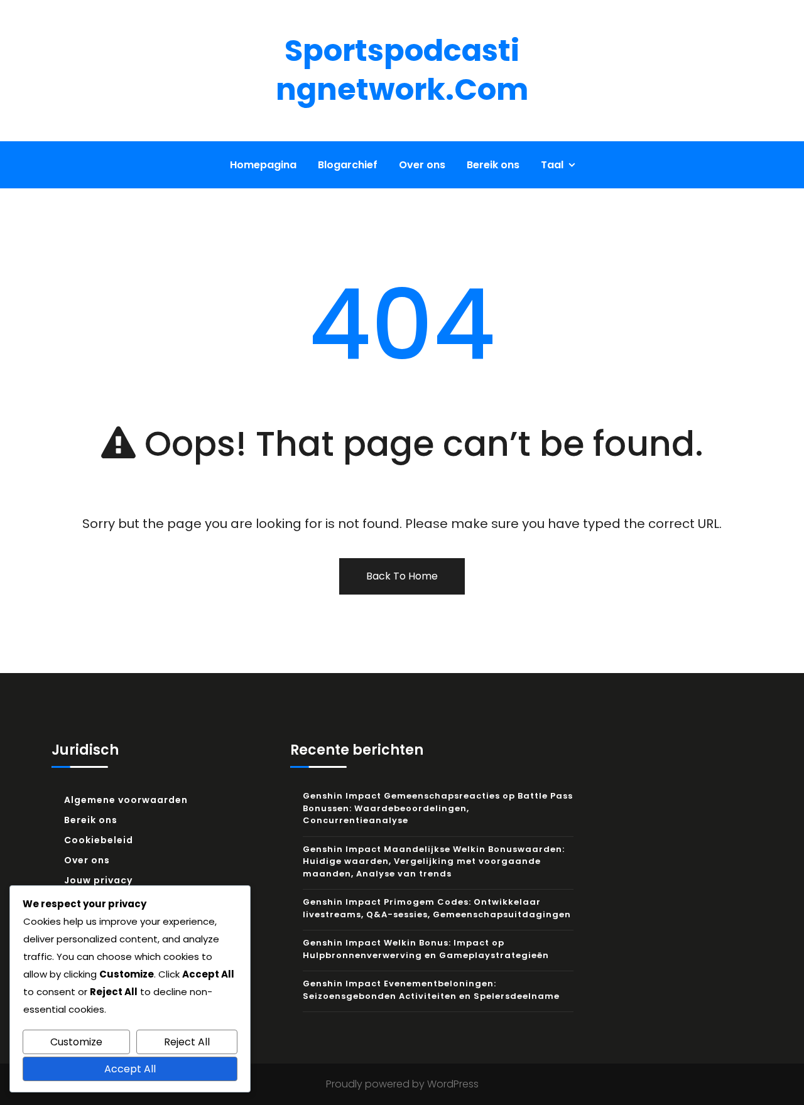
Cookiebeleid (98, 840)
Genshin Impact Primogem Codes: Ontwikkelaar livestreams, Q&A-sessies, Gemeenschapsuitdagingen (437, 908)
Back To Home (402, 576)
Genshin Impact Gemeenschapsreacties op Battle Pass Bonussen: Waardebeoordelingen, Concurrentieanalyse (438, 808)
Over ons (422, 165)
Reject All (187, 1042)
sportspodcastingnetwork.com (402, 70)
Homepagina (263, 165)
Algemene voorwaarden (126, 800)
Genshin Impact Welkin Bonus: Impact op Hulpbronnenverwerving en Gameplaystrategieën (426, 949)
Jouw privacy (98, 880)
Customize (76, 1042)
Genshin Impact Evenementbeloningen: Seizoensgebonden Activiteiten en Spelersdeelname (431, 990)
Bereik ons (493, 165)
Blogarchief (348, 165)
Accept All (130, 1069)
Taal (552, 165)
